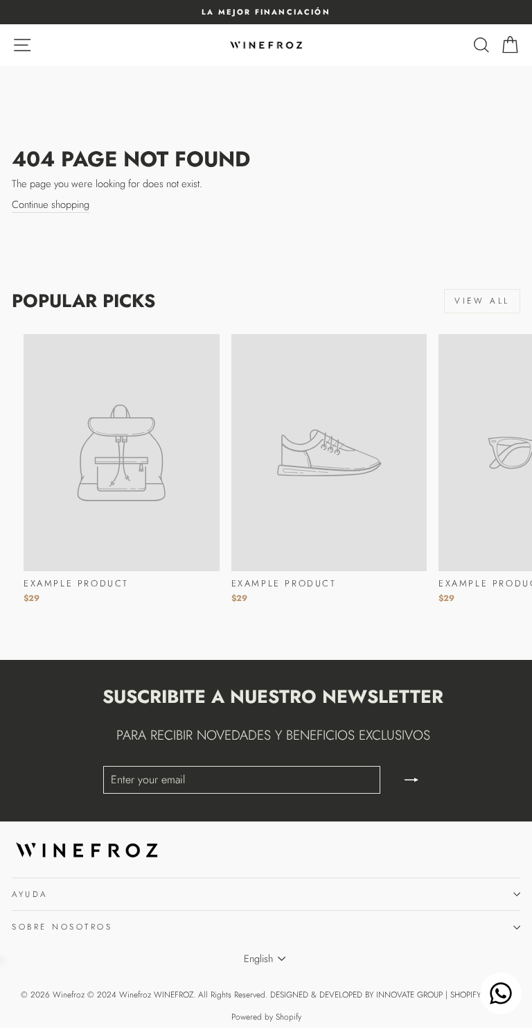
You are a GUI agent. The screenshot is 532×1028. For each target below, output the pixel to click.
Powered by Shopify (266, 1017)
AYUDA (30, 894)
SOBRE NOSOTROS (62, 926)
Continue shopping (50, 205)
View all (482, 301)
